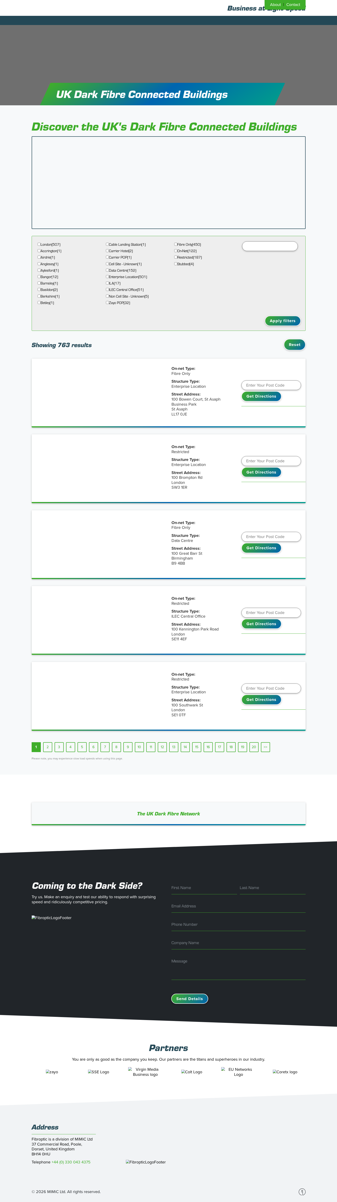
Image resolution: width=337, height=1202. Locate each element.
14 (185, 747)
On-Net (186, 251)
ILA (114, 283)
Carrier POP (120, 257)
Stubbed (185, 264)
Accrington (51, 251)
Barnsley (49, 283)
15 (196, 747)
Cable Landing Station (127, 244)
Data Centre (122, 270)
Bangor (49, 276)
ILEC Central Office (126, 289)
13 (173, 747)
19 (242, 747)
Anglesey (49, 264)
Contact (293, 4)
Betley (47, 302)
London (50, 244)
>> (265, 747)
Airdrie (48, 257)
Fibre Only (189, 244)
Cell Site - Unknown (125, 264)
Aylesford (50, 270)
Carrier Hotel (121, 251)
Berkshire (50, 296)
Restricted (189, 257)
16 (208, 747)
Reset (295, 344)
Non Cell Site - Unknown (129, 296)
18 (231, 747)
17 (219, 747)
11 (151, 747)
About (275, 4)
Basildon (49, 289)
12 (162, 747)
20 (254, 747)
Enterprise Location (128, 276)
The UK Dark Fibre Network (168, 813)
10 (139, 747)
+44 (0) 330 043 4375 (71, 1162)
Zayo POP (119, 302)
